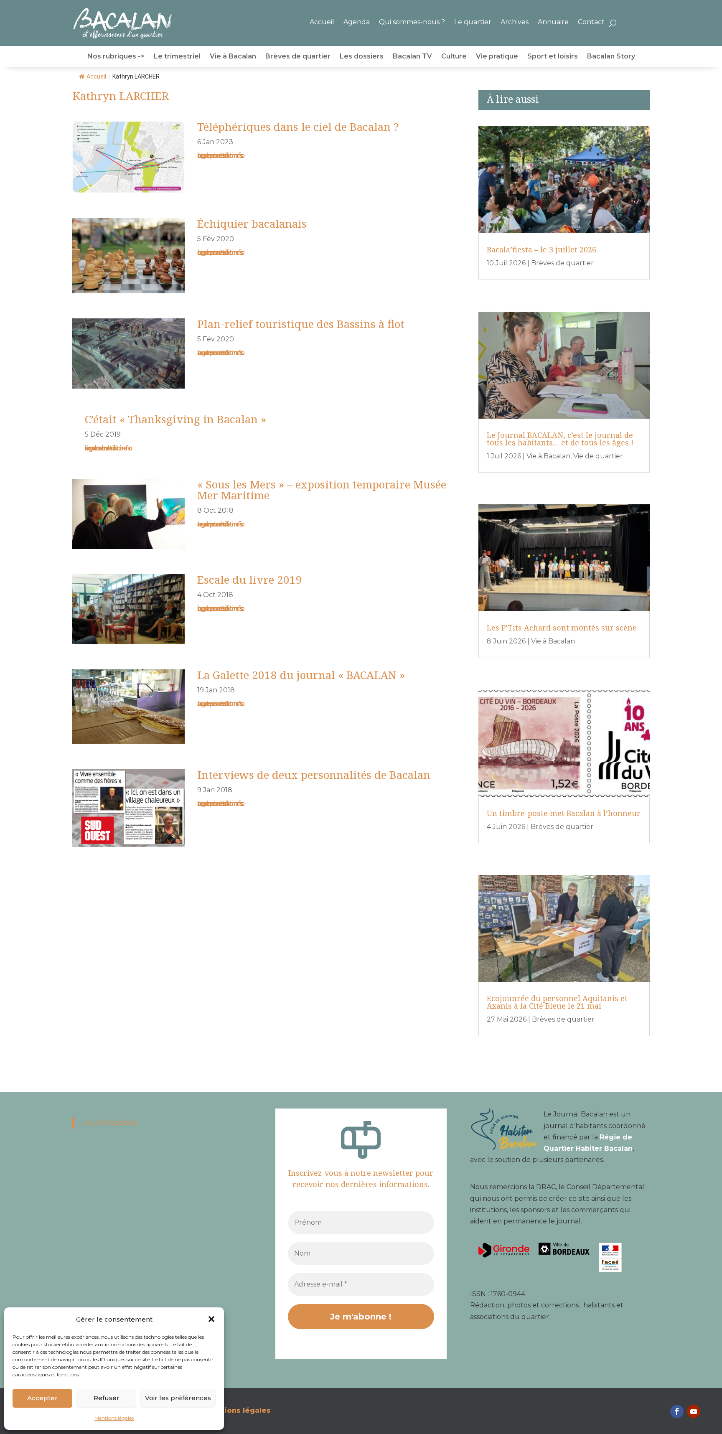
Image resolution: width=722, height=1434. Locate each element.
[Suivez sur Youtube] (693, 1411)
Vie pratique (497, 56)
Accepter (42, 1398)
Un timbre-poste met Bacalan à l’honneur (564, 813)
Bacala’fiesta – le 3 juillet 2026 (541, 249)
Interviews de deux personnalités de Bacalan (313, 774)
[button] (211, 1319)
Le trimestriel (177, 56)
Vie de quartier (598, 456)
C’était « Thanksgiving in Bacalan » (175, 419)
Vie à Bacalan (233, 56)
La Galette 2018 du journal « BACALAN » (301, 674)
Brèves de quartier (297, 56)
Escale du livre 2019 (249, 579)
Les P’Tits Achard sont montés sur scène (562, 628)
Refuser (106, 1398)
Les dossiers (362, 56)
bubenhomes (220, 156)
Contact (591, 22)
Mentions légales (114, 1418)
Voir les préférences (178, 1398)
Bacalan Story (611, 56)
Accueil (322, 22)
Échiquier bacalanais (252, 223)
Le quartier (472, 22)
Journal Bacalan (110, 1122)
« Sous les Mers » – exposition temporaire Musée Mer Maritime (321, 490)
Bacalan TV (412, 56)
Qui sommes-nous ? (412, 22)
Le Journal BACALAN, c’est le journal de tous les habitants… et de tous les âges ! (560, 438)
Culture (454, 56)
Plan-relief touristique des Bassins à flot (300, 323)
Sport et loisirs (552, 56)
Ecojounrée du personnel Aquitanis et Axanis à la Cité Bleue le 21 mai (557, 1002)
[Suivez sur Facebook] (677, 1411)
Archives (515, 22)
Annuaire (553, 22)
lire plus (210, 156)
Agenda (356, 22)
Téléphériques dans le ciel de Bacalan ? (298, 126)
